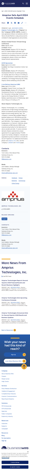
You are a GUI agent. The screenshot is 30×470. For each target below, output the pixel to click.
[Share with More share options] (25, 23)
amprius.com (12, 140)
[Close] (27, 452)
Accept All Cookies (15, 467)
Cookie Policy (5, 458)
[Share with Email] (18, 23)
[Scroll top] (24, 366)
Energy (21, 178)
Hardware (14, 178)
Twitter (18, 142)
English (4, 219)
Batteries (14, 180)
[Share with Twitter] (11, 23)
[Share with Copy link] (22, 23)
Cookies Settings (15, 462)
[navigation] (26, 3)
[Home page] (8, 3)
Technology (21, 180)
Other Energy (15, 183)
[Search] (23, 3)
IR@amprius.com (6, 159)
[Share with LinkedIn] (8, 23)
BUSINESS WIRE (17, 28)
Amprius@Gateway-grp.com (10, 173)
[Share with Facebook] (15, 23)
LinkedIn (10, 142)
